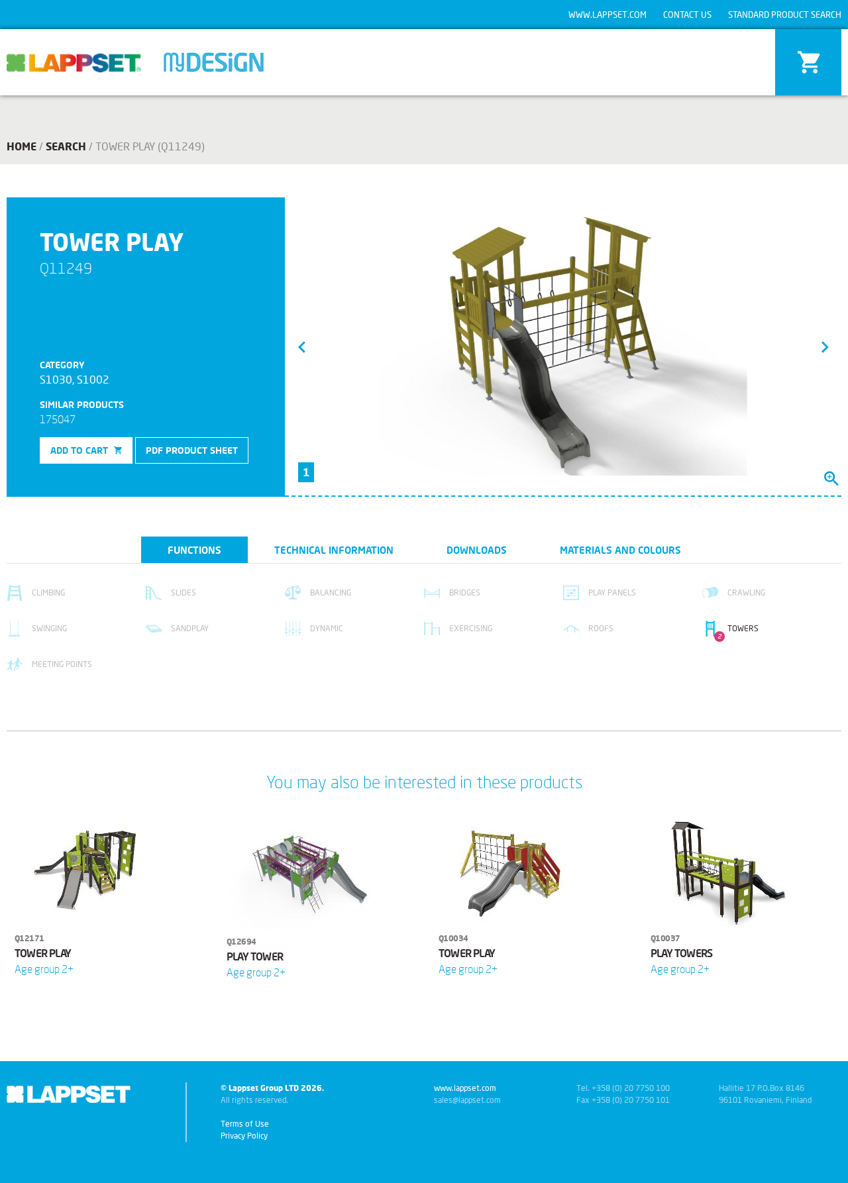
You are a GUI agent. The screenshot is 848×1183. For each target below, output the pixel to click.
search (66, 146)
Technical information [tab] (334, 550)
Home (21, 146)
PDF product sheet (192, 450)
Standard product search (784, 14)
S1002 (93, 379)
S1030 (56, 379)
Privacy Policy (244, 1136)
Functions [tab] (194, 550)
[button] (301, 346)
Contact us (687, 14)
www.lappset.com (607, 14)
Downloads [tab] (477, 550)
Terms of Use (245, 1124)
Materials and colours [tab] (620, 550)
